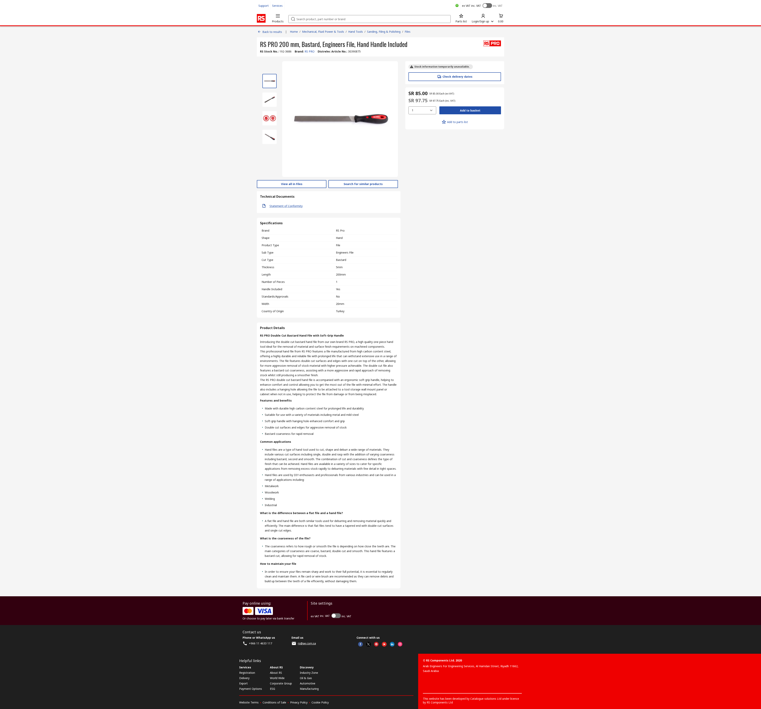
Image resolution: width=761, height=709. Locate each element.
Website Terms (249, 702)
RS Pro (340, 230)
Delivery (244, 678)
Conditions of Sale (274, 702)
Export (243, 683)
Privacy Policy (299, 702)
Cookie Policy (320, 702)
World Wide (277, 678)
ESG (272, 689)
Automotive (307, 683)
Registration (247, 673)
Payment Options (250, 689)
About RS (276, 673)
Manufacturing (309, 689)
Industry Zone (309, 673)
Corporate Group (281, 683)
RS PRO (310, 51)
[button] (278, 18)
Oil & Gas (306, 678)
